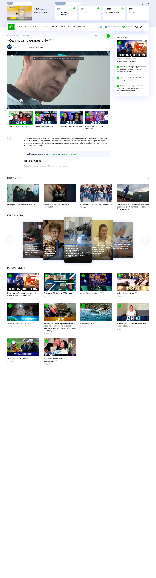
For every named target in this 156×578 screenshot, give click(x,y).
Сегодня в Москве (114, 27)
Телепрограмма (31, 26)
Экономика (129, 27)
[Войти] (141, 27)
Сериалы (82, 26)
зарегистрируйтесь (68, 154)
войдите (54, 154)
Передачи (71, 26)
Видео (62, 26)
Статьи (54, 26)
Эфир (20, 26)
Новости (44, 26)
